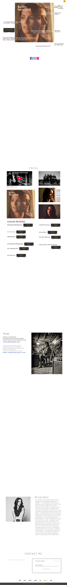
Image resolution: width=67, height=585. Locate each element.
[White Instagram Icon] (63, 580)
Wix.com (43, 583)
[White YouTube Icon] (59, 580)
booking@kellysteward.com (20, 559)
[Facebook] (31, 58)
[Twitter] (34, 58)
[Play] (13, 580)
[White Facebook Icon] (61, 580)
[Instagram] (37, 58)
